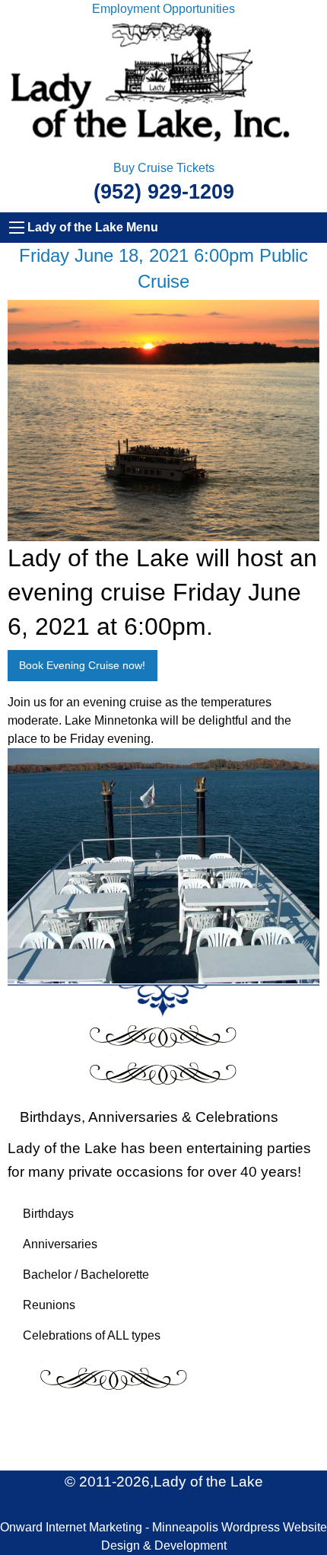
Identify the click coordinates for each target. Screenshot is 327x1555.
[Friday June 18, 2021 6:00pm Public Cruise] (163, 419)
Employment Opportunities (163, 8)
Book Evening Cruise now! (82, 665)
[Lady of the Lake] (163, 87)
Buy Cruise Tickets (163, 167)
